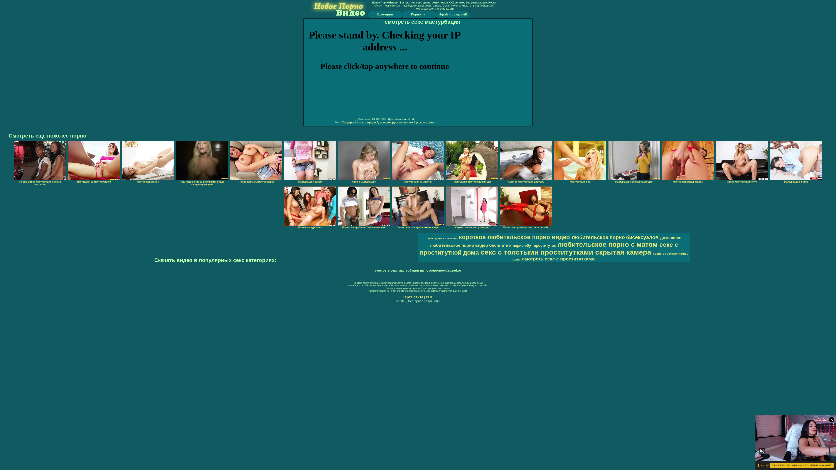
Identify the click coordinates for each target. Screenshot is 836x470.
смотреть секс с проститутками (558, 259)
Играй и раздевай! (453, 14)
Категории (385, 14)
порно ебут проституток (534, 245)
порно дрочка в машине (442, 238)
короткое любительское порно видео (514, 237)
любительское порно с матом (608, 244)
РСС (429, 297)
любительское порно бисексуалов (615, 237)
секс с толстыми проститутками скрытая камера (566, 252)
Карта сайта (413, 297)
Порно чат (419, 14)
